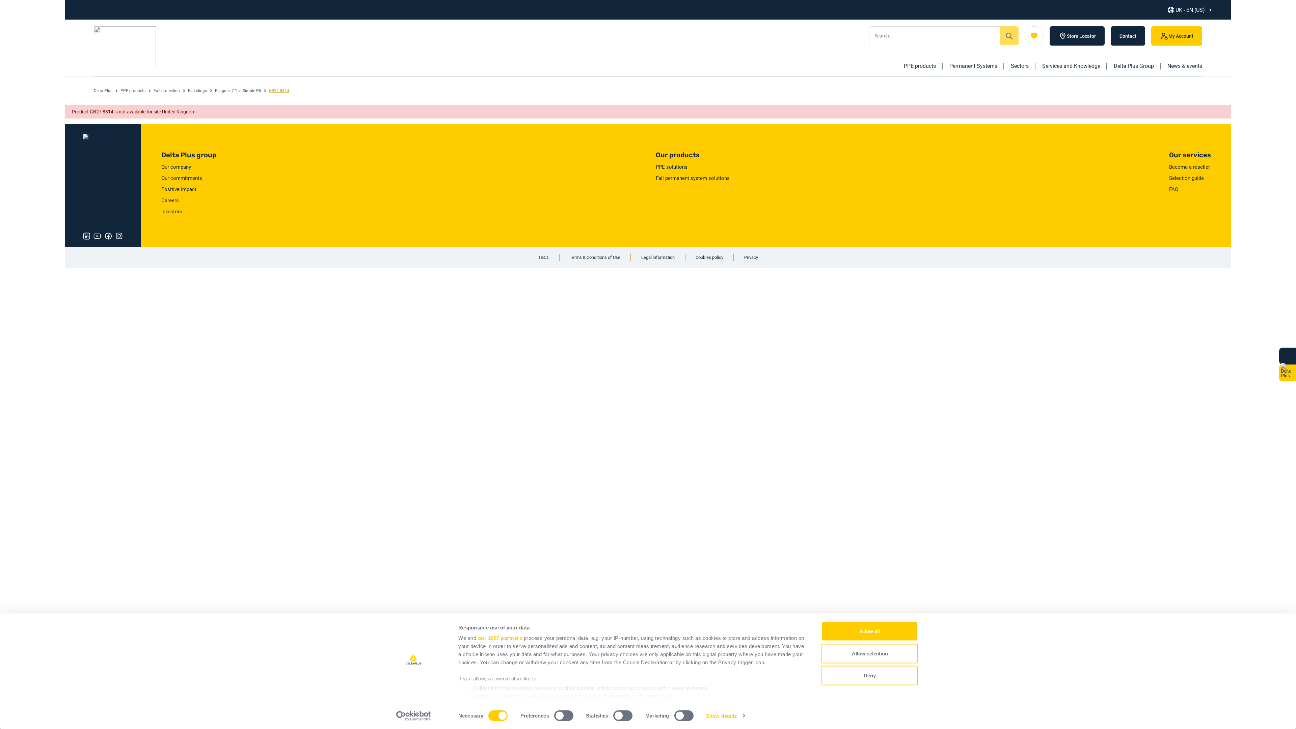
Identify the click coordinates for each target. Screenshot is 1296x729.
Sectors (1020, 66)
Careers (170, 200)
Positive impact (178, 189)
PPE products (920, 66)
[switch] (563, 715)
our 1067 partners (500, 638)
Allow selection (870, 653)
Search (1009, 35)
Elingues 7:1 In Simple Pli (238, 90)
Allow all (870, 631)
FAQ (1173, 189)
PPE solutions (671, 167)
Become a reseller (1189, 167)
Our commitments (181, 178)
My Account (1180, 36)
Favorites (1034, 35)
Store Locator (1081, 36)
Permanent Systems (973, 66)
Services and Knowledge (1071, 66)
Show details (721, 716)
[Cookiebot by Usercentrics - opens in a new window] (413, 716)
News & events (1184, 66)
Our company (176, 167)
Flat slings (197, 90)
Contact (1127, 36)
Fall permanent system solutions (693, 178)
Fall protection (167, 90)
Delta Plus (103, 90)
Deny (870, 675)
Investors (171, 212)
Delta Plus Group (1134, 66)
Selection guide (1186, 178)
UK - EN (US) (1190, 10)
